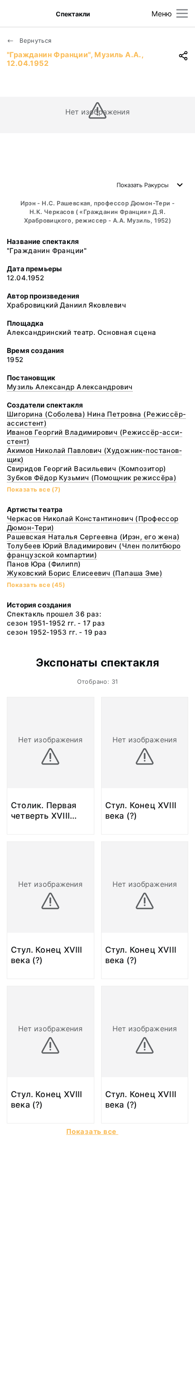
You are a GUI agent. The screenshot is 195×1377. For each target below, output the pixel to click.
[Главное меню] (182, 13)
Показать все (92, 1131)
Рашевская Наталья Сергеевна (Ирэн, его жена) (93, 536)
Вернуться (35, 40)
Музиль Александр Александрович (70, 387)
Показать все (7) (34, 489)
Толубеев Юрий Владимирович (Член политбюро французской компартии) (94, 550)
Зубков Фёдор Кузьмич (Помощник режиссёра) (91, 477)
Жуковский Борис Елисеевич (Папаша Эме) (84, 573)
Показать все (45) (36, 584)
